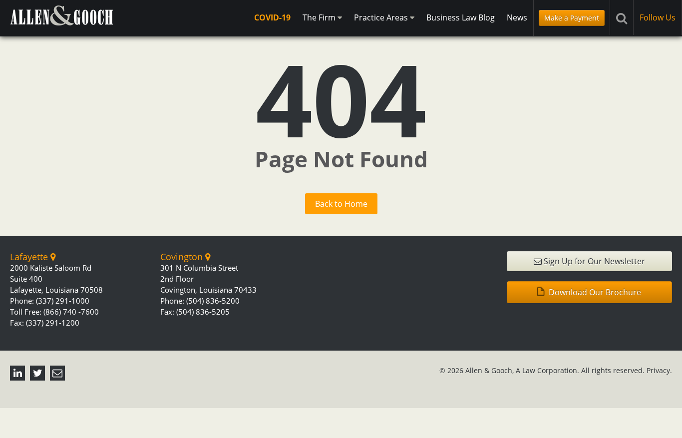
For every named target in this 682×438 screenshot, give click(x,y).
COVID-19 (272, 17)
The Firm (320, 17)
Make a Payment (571, 17)
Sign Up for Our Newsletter (593, 261)
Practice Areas (382, 17)
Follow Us (658, 17)
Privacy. (659, 370)
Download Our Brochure (594, 292)
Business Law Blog (460, 17)
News (517, 17)
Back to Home (341, 203)
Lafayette (30, 257)
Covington (182, 257)
